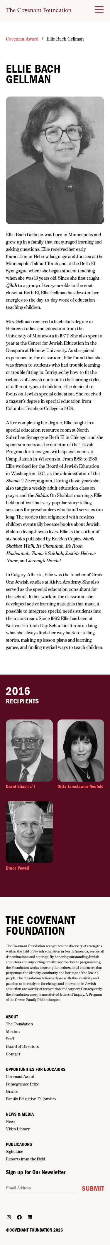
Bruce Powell (17, 868)
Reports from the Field (25, 1159)
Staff (10, 1038)
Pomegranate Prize (22, 1084)
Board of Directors (22, 1046)
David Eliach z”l (20, 786)
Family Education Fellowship (31, 1099)
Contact (13, 1054)
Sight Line (14, 1151)
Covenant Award (22, 39)
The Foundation (19, 1024)
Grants (12, 1091)
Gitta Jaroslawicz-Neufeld (80, 786)
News (10, 1121)
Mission (13, 1031)
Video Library (18, 1129)
